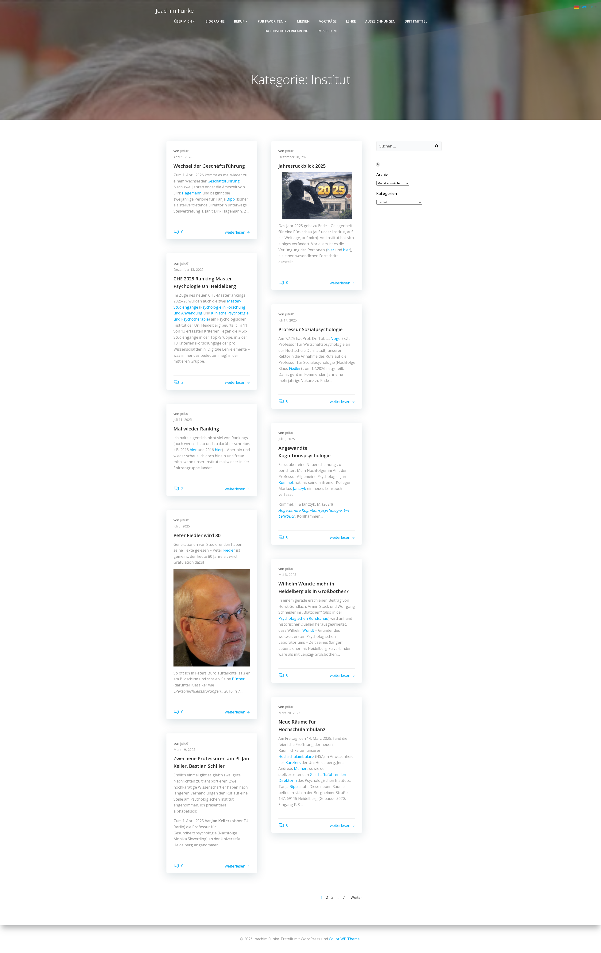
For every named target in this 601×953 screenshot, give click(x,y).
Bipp (231, 199)
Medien (303, 21)
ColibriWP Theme (344, 938)
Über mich (183, 21)
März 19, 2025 (184, 749)
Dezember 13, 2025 (188, 269)
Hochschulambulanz (296, 756)
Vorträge (328, 21)
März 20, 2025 (289, 713)
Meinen (300, 768)
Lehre (351, 21)
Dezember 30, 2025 (293, 157)
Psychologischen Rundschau (303, 618)
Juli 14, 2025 (287, 320)
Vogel (336, 338)
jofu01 (185, 151)
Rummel (285, 482)
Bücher (238, 679)
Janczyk (299, 488)
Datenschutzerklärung (286, 31)
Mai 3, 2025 (287, 574)
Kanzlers (293, 762)
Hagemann (191, 193)
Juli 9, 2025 (286, 439)
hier (330, 249)
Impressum (327, 31)
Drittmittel (416, 21)
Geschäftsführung (224, 181)
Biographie (215, 21)
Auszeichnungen (380, 21)
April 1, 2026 (182, 157)
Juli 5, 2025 (181, 526)
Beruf (239, 21)
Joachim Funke (175, 10)
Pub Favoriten (270, 21)
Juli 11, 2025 (182, 419)
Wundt (308, 630)
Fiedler (295, 368)
